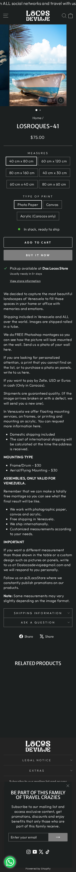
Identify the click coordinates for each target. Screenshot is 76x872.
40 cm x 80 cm (21, 161)
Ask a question (38, 622)
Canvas (52, 204)
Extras (37, 770)
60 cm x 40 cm (22, 184)
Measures (38, 153)
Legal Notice (37, 760)
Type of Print (38, 196)
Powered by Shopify (38, 868)
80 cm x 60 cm (54, 184)
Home (37, 118)
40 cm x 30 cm (55, 172)
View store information (25, 281)
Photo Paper (28, 204)
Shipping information (38, 613)
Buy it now (38, 255)
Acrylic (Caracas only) (38, 216)
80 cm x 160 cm (22, 172)
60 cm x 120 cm (54, 161)
